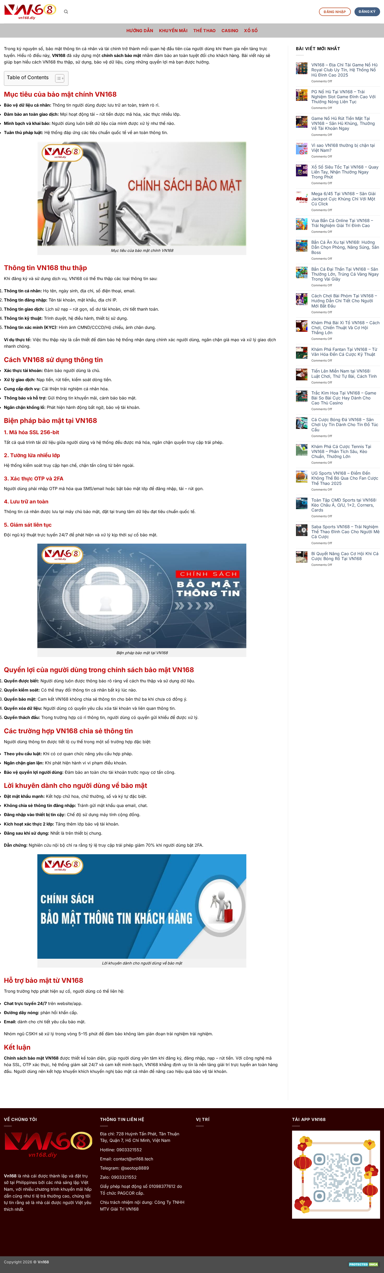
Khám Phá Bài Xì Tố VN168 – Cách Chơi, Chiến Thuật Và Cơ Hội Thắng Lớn (345, 327)
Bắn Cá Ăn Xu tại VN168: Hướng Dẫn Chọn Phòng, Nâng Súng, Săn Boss (345, 247)
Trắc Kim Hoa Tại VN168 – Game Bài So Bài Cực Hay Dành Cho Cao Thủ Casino (343, 398)
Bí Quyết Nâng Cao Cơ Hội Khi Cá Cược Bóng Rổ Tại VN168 (345, 556)
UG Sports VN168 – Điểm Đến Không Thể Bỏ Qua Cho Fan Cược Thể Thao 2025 (344, 478)
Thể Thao (204, 30)
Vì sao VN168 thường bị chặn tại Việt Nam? (343, 148)
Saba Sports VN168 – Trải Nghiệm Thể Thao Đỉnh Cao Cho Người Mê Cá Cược (345, 531)
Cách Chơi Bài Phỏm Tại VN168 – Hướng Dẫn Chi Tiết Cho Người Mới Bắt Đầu (344, 300)
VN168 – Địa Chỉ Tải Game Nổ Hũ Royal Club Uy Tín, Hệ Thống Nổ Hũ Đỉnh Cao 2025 (344, 69)
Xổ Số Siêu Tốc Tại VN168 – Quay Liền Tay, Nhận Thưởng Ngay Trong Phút (345, 172)
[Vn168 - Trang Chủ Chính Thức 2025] (30, 11)
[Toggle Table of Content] (57, 78)
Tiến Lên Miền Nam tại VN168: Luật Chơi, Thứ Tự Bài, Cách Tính (344, 374)
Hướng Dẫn (139, 30)
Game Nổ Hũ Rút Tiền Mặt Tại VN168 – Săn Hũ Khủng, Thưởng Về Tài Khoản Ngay (343, 123)
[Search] (66, 12)
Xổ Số (251, 30)
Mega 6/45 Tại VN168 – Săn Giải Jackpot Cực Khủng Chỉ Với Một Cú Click (343, 198)
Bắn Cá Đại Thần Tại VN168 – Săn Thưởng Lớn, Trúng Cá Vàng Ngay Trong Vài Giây (345, 274)
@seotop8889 (135, 1168)
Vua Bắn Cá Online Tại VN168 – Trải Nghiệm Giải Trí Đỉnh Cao (342, 223)
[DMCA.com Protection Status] (364, 1264)
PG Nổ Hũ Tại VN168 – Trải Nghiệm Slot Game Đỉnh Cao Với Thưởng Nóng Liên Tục (343, 96)
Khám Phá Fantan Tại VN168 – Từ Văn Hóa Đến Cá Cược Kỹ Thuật (344, 352)
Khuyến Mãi (173, 30)
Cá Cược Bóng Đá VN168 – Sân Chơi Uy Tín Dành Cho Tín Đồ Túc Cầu (344, 424)
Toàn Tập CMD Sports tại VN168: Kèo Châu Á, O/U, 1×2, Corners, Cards (344, 505)
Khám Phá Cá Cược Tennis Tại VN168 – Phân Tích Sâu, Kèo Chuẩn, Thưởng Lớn (341, 451)
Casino (230, 30)
